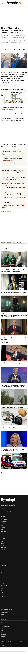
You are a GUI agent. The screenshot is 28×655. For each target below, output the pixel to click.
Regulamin (8, 643)
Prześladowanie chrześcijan (6, 581)
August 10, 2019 (21, 187)
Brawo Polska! (4, 519)
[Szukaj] (25, 3)
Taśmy (2, 605)
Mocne (2, 600)
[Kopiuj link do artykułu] (15, 49)
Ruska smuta (3, 547)
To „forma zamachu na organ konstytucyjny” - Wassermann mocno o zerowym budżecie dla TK (12, 450)
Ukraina (2, 543)
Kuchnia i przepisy (4, 612)
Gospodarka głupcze (5, 626)
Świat (2, 405)
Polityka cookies (24, 643)
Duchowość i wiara (6, 567)
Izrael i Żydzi (3, 565)
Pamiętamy (3, 527)
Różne (2, 624)
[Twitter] (2, 512)
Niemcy (2, 563)
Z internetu (3, 628)
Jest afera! (4, 585)
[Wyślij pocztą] (11, 49)
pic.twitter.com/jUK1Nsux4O (8, 160)
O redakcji (3, 643)
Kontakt (2, 645)
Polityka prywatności (15, 643)
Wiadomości (3, 634)
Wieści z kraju (3, 531)
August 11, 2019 (21, 197)
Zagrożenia (3, 636)
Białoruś (2, 545)
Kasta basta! (3, 521)
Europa (2, 556)
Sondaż (2, 529)
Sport (2, 630)
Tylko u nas (3, 622)
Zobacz (2, 25)
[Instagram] (11, 512)
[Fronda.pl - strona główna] (14, 500)
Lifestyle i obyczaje (6, 609)
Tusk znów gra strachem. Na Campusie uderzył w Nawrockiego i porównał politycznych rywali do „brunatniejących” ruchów (13, 386)
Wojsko (2, 525)
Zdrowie (2, 614)
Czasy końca (3, 578)
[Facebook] (5, 512)
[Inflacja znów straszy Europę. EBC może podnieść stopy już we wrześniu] (14, 417)
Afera (2, 590)
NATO (2, 561)
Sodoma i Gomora (4, 598)
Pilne (2, 632)
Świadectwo (3, 574)
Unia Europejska (4, 554)
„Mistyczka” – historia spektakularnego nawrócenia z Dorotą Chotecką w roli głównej (14, 315)
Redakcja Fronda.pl (4, 45)
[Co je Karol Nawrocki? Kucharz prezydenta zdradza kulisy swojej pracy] (14, 327)
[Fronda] (14, 3)
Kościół (2, 570)
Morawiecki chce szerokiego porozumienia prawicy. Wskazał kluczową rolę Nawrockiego (12, 364)
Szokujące (3, 594)
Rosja (2, 541)
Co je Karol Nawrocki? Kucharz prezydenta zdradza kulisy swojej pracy (14, 338)
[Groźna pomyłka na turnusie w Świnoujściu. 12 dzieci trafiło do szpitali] (14, 461)
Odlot (2, 592)
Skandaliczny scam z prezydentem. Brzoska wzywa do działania (13, 293)
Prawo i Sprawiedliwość (5, 533)
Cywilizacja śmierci (4, 576)
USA (2, 559)
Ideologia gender (4, 583)
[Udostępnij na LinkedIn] (8, 49)
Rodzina (2, 616)
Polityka (3, 362)
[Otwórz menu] (2, 3)
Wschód (3, 538)
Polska (3, 516)
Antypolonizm (3, 535)
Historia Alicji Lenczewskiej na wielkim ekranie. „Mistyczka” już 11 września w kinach (12, 270)
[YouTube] (8, 512)
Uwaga (2, 426)
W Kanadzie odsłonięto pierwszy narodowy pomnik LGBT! (12, 407)
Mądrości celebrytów (5, 596)
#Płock (14, 179)
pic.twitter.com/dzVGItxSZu (13, 185)
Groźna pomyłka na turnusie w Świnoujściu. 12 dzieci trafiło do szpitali (13, 471)
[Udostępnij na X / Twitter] (5, 49)
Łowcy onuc (3, 549)
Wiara (2, 572)
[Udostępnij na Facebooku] (2, 49)
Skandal (2, 588)
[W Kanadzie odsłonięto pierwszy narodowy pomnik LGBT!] (14, 397)
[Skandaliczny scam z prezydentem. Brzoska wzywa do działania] (14, 282)
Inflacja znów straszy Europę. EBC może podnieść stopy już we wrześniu (13, 428)
